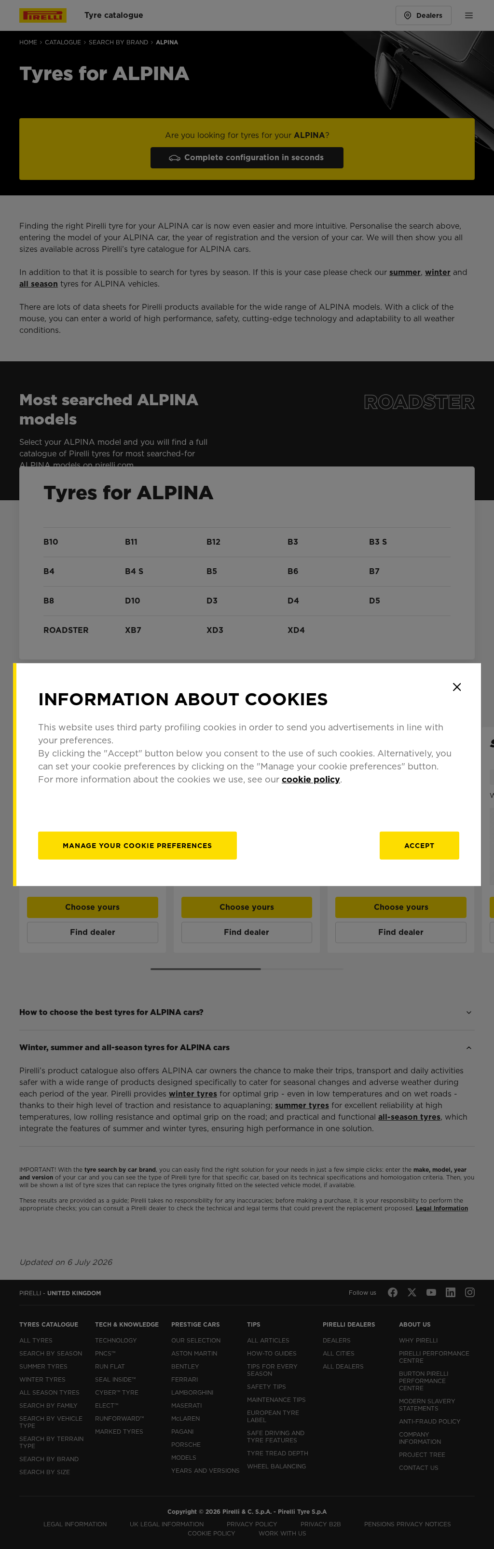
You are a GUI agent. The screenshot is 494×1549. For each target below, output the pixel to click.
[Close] (457, 687)
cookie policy (311, 779)
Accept (419, 846)
